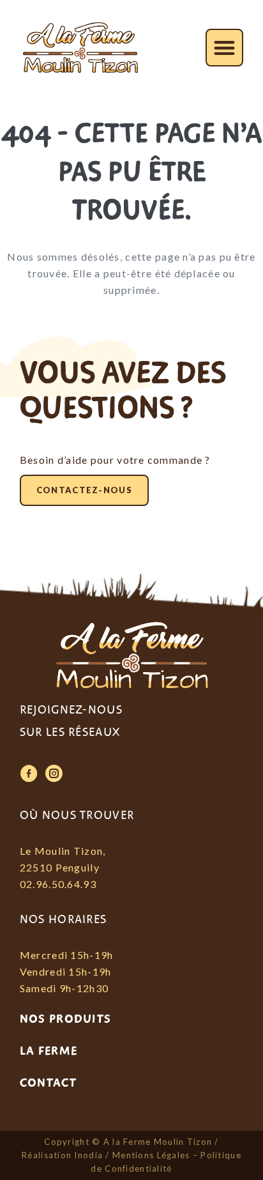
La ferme (48, 1051)
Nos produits (65, 1019)
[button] (224, 47)
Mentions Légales (151, 1155)
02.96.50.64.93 (58, 884)
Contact (48, 1083)
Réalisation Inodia (62, 1155)
